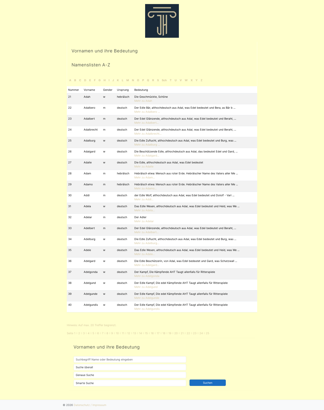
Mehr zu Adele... (144, 254)
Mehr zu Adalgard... (146, 155)
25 (207, 333)
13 (134, 333)
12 (128, 333)
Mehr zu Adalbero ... (147, 111)
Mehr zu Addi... (143, 199)
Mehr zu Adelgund (146, 287)
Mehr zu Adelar (144, 221)
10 (117, 333)
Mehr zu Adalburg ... (147, 144)
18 (164, 333)
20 (176, 333)
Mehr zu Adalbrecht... (147, 133)
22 (188, 333)
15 (146, 333)
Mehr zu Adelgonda (146, 276)
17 (158, 333)
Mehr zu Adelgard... (146, 265)
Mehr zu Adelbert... (146, 232)
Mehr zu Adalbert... (146, 122)
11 (123, 333)
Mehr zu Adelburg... (146, 243)
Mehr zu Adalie (143, 166)
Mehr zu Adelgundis (147, 308)
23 (194, 333)
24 (201, 333)
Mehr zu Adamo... (145, 188)
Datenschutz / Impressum (90, 405)
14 (140, 333)
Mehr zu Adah (143, 100)
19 (169, 333)
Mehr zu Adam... (144, 177)
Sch (164, 80)
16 (152, 333)
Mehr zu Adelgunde (146, 297)
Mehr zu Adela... (144, 210)
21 (182, 333)
